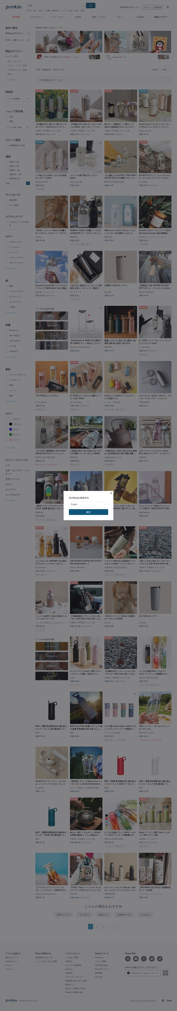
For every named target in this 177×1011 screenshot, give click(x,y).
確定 (88, 512)
